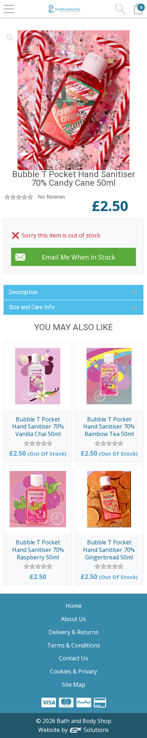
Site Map (73, 684)
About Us (73, 619)
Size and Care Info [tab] (32, 307)
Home (74, 606)
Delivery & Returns (73, 632)
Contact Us (73, 658)
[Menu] (9, 9)
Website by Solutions (73, 730)
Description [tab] (23, 292)
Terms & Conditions (73, 645)
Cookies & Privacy (73, 671)
